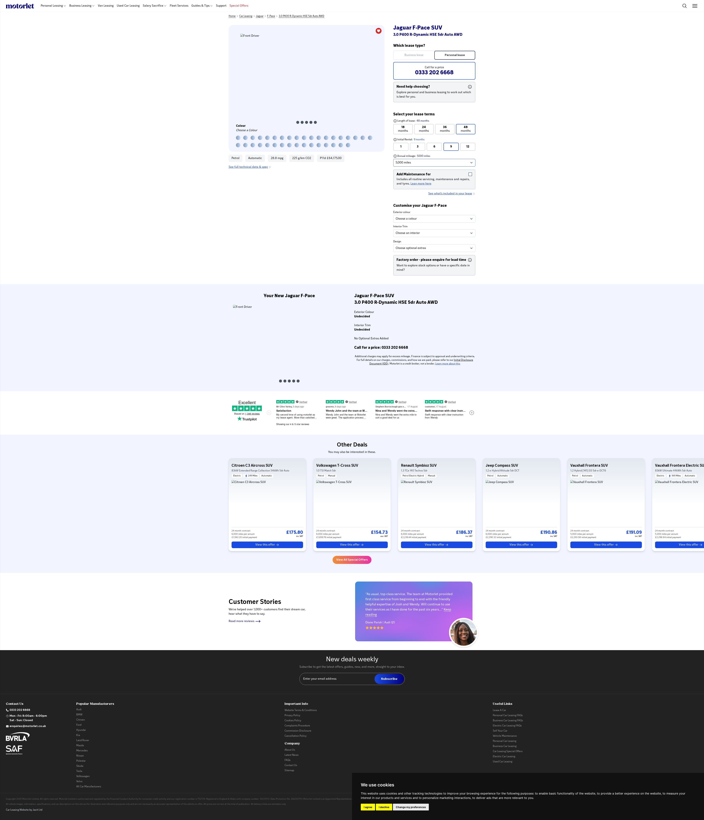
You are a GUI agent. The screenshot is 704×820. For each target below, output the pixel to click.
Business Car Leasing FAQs (508, 720)
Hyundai (81, 730)
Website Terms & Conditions (301, 710)
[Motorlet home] (20, 5)
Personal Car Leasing (504, 741)
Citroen (80, 720)
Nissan (80, 756)
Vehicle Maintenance (505, 736)
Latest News (291, 755)
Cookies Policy (293, 720)
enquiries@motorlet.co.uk (28, 726)
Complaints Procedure (297, 725)
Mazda (80, 745)
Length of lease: (411, 120)
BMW (79, 714)
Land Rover (82, 740)
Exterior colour (401, 212)
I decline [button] (384, 807)
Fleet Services (179, 5)
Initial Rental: (418, 139)
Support (221, 5)
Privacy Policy (292, 715)
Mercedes (82, 750)
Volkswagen (83, 776)
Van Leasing (106, 5)
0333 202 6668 (20, 710)
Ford (78, 725)
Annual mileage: (420, 156)
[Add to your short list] (379, 31)
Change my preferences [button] (411, 807)
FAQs (287, 760)
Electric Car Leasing (504, 756)
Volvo (79, 781)
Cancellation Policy (296, 736)
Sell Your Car (500, 731)
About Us (290, 750)
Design (397, 241)
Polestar (81, 761)
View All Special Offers (352, 559)
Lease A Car (499, 710)
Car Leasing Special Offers (507, 751)
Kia (78, 735)
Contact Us (291, 765)
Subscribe (389, 679)
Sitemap (289, 770)
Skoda (79, 766)
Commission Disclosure (298, 731)
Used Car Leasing (128, 5)
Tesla (79, 771)
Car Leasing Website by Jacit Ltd (24, 810)
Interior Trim (400, 226)
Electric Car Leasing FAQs (507, 725)
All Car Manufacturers (88, 786)
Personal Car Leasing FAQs (508, 715)
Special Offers (239, 5)
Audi (79, 709)
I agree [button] (368, 807)
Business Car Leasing (504, 746)
